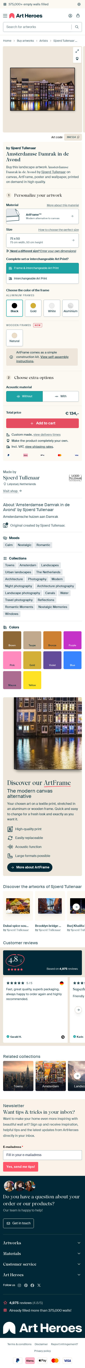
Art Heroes (13, 1275)
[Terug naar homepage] (25, 15)
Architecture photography (55, 586)
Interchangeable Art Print (30, 278)
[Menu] (5, 16)
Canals (50, 593)
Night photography (18, 586)
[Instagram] (19, 1285)
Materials (12, 1253)
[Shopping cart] (78, 16)
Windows (11, 614)
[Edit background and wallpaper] (77, 58)
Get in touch (21, 1223)
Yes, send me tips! (20, 1166)
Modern (57, 579)
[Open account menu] (70, 15)
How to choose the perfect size (58, 230)
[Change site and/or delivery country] (79, 4)
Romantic (43, 545)
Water (64, 593)
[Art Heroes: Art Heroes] (79, 1275)
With (63, 396)
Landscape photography (22, 593)
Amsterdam (28, 565)
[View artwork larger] (77, 51)
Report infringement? (64, 1344)
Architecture (14, 579)
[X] (39, 1285)
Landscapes (50, 565)
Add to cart (45, 423)
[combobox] (37, 27)
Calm (9, 545)
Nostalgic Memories (52, 607)
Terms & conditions (19, 1344)
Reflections (46, 600)
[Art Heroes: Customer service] (79, 1264)
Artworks (12, 1243)
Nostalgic (24, 545)
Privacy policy (42, 1351)
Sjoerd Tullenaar (23, 148)
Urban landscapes (18, 572)
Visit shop (10, 491)
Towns (9, 565)
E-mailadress (13, 1146)
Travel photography (19, 600)
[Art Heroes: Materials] (79, 1254)
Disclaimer (41, 1344)
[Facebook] (32, 1285)
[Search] (77, 27)
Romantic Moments (19, 607)
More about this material (63, 205)
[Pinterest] (26, 1285)
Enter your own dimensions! (43, 251)
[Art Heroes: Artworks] (79, 1243)
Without (27, 396)
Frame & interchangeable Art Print (36, 268)
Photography (37, 579)
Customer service (19, 1264)
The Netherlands (48, 572)
